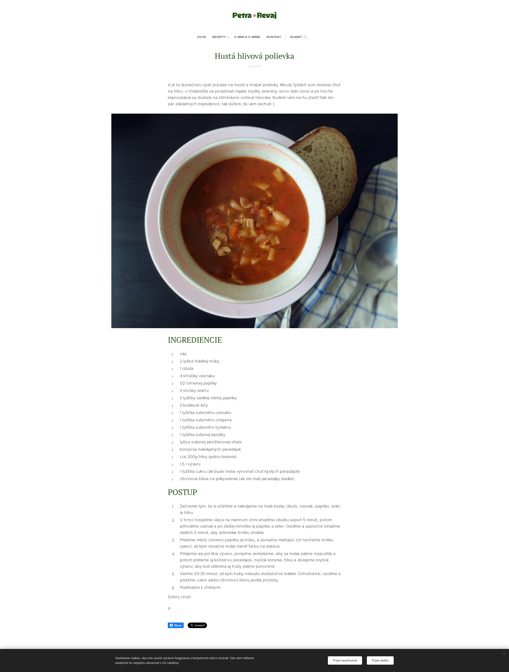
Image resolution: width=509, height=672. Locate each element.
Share (178, 625)
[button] (298, 37)
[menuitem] (203, 37)
